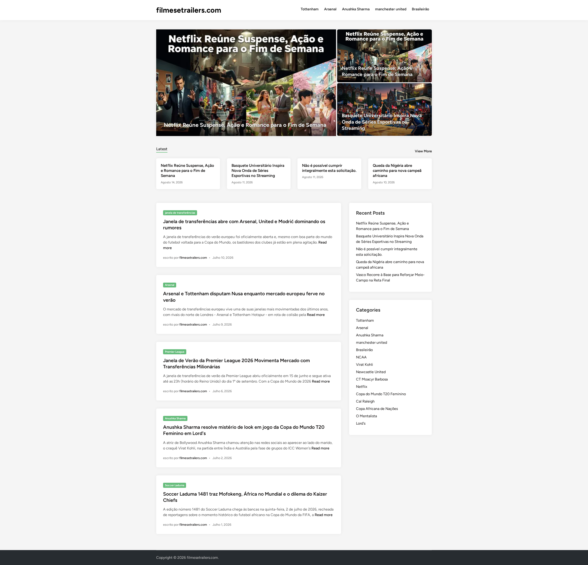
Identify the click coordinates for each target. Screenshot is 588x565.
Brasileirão (420, 9)
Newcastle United (371, 372)
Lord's (360, 423)
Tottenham (310, 9)
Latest (161, 149)
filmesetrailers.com (188, 10)
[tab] (161, 148)
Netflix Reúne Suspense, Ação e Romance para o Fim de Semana (187, 170)
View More (423, 151)
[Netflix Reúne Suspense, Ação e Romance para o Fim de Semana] (246, 82)
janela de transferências (180, 212)
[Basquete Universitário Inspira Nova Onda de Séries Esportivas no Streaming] (384, 109)
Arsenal (330, 9)
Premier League (174, 351)
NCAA (361, 357)
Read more (316, 314)
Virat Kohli (364, 364)
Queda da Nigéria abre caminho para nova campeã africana (397, 170)
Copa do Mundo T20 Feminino (381, 394)
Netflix (361, 386)
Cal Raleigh (365, 401)
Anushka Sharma (356, 9)
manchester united (390, 9)
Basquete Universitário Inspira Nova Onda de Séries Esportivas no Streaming (258, 170)
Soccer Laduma (174, 485)
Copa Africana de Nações (377, 408)
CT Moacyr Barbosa (372, 379)
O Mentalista (366, 416)
